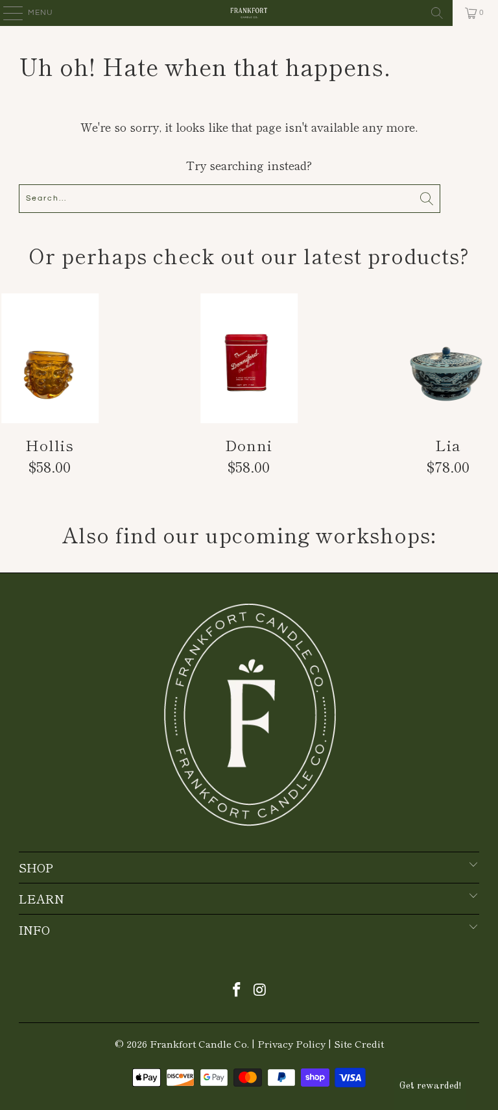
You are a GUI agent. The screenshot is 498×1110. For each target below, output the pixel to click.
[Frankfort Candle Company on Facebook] (236, 990)
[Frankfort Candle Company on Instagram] (260, 990)
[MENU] (7, 13)
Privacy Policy (291, 1043)
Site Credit (359, 1043)
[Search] (437, 13)
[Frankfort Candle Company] (249, 13)
